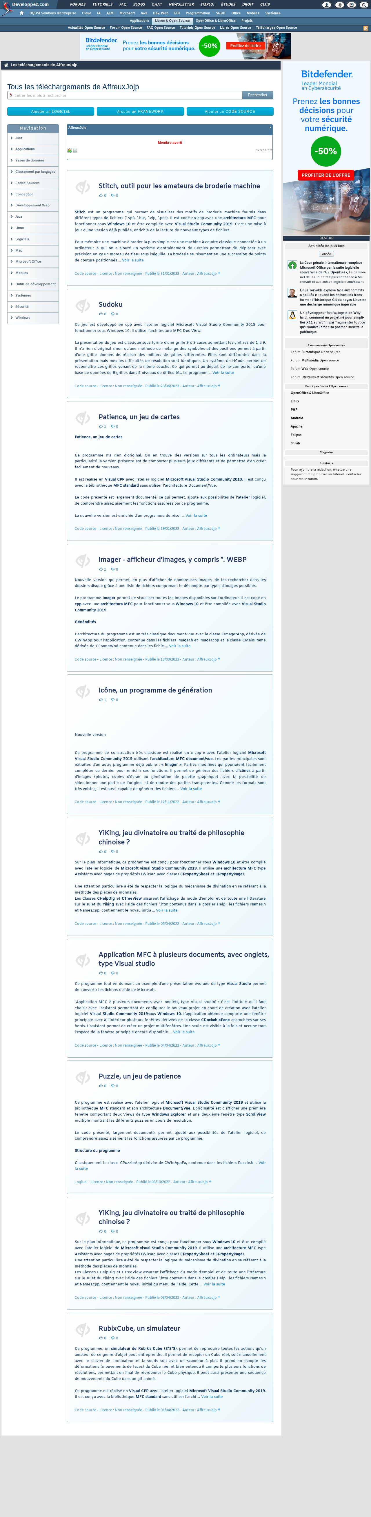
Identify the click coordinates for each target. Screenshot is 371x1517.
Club (264, 4)
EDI (177, 13)
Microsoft (127, 13)
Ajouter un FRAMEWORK (140, 112)
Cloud (86, 13)
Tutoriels (102, 4)
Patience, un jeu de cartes (139, 417)
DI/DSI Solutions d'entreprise (53, 13)
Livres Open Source (235, 28)
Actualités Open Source (86, 28)
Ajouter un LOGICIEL (50, 112)
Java (144, 13)
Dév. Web (160, 13)
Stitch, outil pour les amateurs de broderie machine (179, 186)
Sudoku (111, 305)
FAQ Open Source (161, 28)
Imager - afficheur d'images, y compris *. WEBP (173, 560)
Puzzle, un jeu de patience (140, 1076)
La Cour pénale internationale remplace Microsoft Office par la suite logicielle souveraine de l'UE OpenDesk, (333, 272)
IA (99, 13)
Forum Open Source (126, 28)
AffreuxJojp (77, 127)
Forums (77, 4)
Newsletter (181, 4)
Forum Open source (315, 352)
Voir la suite (133, 260)
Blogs (138, 4)
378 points (264, 150)
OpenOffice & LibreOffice (216, 21)
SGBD (220, 13)
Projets (247, 21)
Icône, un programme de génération (155, 690)
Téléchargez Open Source (276, 28)
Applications (139, 21)
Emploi (207, 4)
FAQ (123, 4)
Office (236, 13)
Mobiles (253, 13)
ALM (110, 13)
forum (312, 479)
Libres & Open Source (172, 21)
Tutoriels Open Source (197, 28)
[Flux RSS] (365, 28)
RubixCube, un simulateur (139, 1329)
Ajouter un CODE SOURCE (230, 112)
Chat (156, 4)
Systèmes (273, 13)
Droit (247, 4)
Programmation (198, 13)
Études (228, 4)
